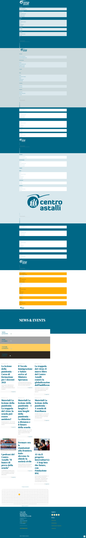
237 (22, 502)
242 (30, 502)
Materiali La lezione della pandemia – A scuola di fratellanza (41, 406)
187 (32, 499)
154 (24, 497)
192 (40, 499)
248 (40, 502)
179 (19, 499)
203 (12, 500)
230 (11, 502)
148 (14, 497)
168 (47, 497)
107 (39, 494)
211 (26, 500)
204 (14, 500)
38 (17, 491)
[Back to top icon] (80, 536)
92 (14, 494)
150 (17, 497)
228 (7, 502)
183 (26, 499)
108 (40, 494)
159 (32, 497)
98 (24, 494)
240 (27, 502)
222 (44, 500)
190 (37, 499)
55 (45, 491)
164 (40, 497)
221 (42, 500)
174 (11, 499)
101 (29, 494)
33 (9, 491)
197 (2, 500)
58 (4, 492)
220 (40, 500)
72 (27, 492)
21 (35, 489)
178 (17, 499)
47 (32, 491)
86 (4, 494)
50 (37, 491)
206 (17, 500)
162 (37, 497)
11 (19, 489)
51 (39, 491)
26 (44, 489)
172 (7, 499)
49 (35, 491)
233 (16, 502)
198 (4, 500)
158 (30, 497)
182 (24, 499)
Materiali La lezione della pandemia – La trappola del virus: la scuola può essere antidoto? (7, 410)
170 (4, 499)
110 (44, 494)
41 (22, 491)
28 (47, 489)
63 (12, 492)
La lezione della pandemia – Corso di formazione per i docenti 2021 (7, 374)
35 (12, 491)
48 (34, 491)
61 (9, 492)
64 (14, 492)
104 (34, 494)
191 (39, 499)
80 (40, 492)
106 (37, 494)
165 (42, 497)
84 (47, 492)
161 (35, 497)
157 (29, 497)
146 (11, 497)
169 (2, 499)
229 (9, 502)
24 (40, 489)
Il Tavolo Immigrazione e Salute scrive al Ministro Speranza (25, 373)
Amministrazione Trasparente (56, 525)
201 (9, 500)
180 (21, 499)
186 (30, 499)
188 (34, 499)
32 (7, 491)
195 (45, 499)
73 (29, 492)
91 (12, 494)
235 (19, 502)
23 (39, 489)
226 (4, 502)
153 (22, 497)
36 (14, 491)
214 (30, 500)
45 (29, 491)
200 (7, 500)
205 (16, 500)
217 (35, 500)
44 (27, 491)
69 (22, 492)
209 (22, 500)
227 (6, 502)
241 (29, 502)
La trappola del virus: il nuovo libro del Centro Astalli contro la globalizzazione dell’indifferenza (43, 376)
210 (24, 500)
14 (24, 489)
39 (19, 491)
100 (27, 494)
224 (47, 500)
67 (19, 492)
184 (27, 499)
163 (39, 497)
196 (47, 499)
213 (29, 500)
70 (24, 492)
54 (44, 491)
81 (42, 492)
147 (12, 497)
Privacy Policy (53, 520)
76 (34, 492)
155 (26, 497)
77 (35, 492)
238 (24, 502)
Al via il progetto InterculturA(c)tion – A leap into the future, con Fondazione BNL (45, 464)
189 (35, 499)
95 (19, 494)
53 (42, 491)
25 (42, 489)
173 (9, 499)
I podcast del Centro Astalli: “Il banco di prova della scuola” (7, 461)
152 (21, 497)
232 (14, 502)
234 (17, 502)
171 (6, 499)
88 (7, 494)
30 (4, 491)
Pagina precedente (25, 486)
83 (45, 492)
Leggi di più (14, 391)
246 (37, 502)
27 (45, 489)
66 (17, 492)
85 (2, 494)
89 (9, 494)
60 (7, 492)
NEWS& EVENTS (5, 333)
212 (27, 500)
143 (6, 497)
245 (35, 502)
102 (30, 494)
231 (12, 502)
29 (2, 491)
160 (34, 497)
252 (47, 502)
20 (34, 489)
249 (42, 502)
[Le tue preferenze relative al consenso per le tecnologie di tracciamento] (84, 536)
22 (37, 489)
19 (32, 489)
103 (32, 494)
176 (14, 499)
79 (39, 492)
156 (27, 497)
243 (32, 502)
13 (22, 489)
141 (2, 497)
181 (22, 499)
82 (44, 492)
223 (45, 500)
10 (17, 489)
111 (45, 494)
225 (2, 502)
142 (4, 497)
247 (39, 502)
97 (22, 494)
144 (7, 497)
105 (35, 494)
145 (9, 497)
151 (19, 497)
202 (11, 500)
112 (47, 494)
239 (26, 502)
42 (24, 491)
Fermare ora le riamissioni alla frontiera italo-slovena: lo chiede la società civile (25, 452)
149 (16, 497)
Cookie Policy (53, 528)
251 (45, 502)
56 (47, 491)
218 (37, 500)
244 (34, 502)
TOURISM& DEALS (4, 355)
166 (44, 497)
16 (27, 489)
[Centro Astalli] (24, 5)
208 (21, 500)
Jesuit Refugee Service (23, 528)
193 (42, 499)
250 (44, 502)
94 (17, 494)
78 (37, 492)
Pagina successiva (25, 505)
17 (29, 489)
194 (44, 499)
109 (42, 494)
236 (21, 502)
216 (34, 500)
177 (16, 499)
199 (6, 500)
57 (2, 492)
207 (19, 500)
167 (45, 497)
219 (39, 500)
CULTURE (5, 347)
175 (12, 499)
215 (32, 500)
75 (32, 492)
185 (29, 499)
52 (40, 491)
